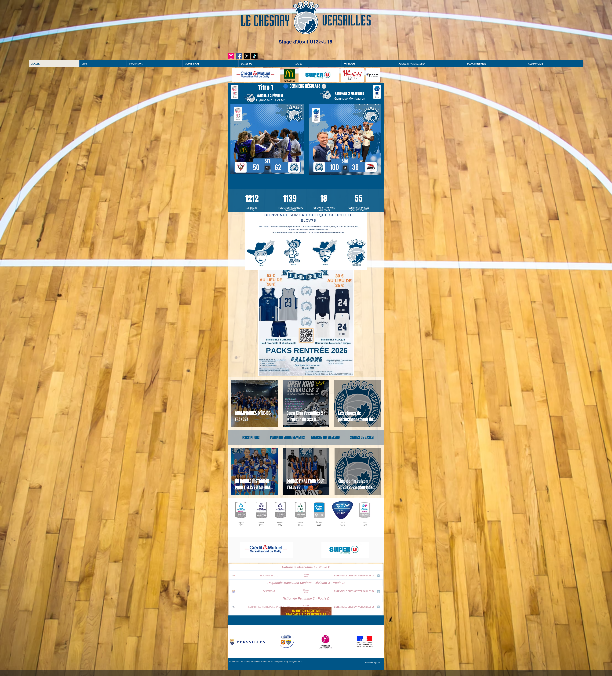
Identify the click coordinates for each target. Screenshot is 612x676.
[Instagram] (231, 56)
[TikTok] (254, 56)
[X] (247, 56)
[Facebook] (239, 56)
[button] (265, 63)
